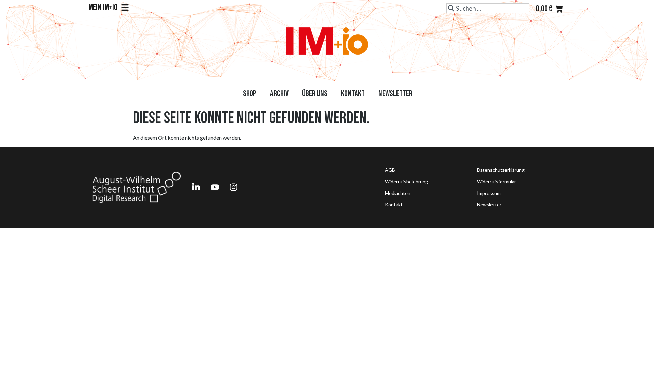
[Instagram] (233, 187)
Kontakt (353, 93)
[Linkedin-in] (195, 187)
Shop (249, 93)
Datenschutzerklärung (501, 170)
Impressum (489, 193)
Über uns (314, 93)
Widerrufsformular (496, 181)
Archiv (279, 93)
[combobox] (487, 8)
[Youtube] (214, 187)
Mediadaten (397, 193)
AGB (390, 170)
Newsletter (395, 93)
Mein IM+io (103, 7)
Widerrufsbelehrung (406, 181)
